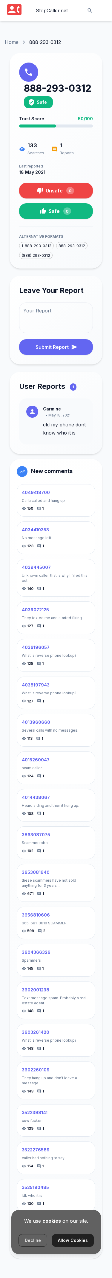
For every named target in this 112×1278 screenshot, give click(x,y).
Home (12, 42)
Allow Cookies (73, 1240)
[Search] (90, 10)
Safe (59, 211)
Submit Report (52, 347)
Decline (33, 1240)
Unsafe (59, 191)
